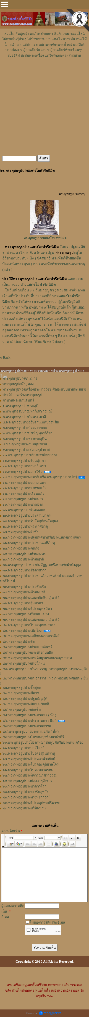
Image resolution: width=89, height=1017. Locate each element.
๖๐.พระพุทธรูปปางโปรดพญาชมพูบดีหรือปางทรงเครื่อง (43, 742)
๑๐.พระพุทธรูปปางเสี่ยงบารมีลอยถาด (30, 455)
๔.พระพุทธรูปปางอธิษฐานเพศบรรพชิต (31, 422)
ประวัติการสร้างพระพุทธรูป (22, 395)
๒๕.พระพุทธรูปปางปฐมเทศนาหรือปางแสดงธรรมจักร (42, 537)
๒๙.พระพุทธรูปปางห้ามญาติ (23, 559)
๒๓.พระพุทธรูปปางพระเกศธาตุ (25, 526)
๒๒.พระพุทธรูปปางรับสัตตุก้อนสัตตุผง (30, 521)
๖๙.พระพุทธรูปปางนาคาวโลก (25, 786)
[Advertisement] (44, 72)
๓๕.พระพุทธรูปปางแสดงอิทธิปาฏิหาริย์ (31, 598)
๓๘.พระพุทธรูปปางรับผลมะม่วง (26, 614)
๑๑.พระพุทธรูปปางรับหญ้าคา (24, 460)
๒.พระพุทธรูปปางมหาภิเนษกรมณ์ (27, 411)
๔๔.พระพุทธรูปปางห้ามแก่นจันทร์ (27, 647)
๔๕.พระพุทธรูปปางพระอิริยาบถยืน (28, 652)
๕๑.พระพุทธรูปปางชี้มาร (21, 693)
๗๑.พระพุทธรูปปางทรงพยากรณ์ (26, 797)
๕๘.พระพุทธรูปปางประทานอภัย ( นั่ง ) (31, 731)
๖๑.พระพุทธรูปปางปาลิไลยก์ (23, 748)
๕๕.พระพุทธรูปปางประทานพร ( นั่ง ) (29, 715)
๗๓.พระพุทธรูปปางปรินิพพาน (24, 808)
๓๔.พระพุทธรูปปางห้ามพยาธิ (24, 592)
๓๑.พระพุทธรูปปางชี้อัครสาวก (25, 570)
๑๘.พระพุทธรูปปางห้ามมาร (23, 499)
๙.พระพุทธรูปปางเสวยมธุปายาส (26, 450)
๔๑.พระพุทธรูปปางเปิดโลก (22, 630)
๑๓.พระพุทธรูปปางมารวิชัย (22, 471)
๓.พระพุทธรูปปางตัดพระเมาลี (24, 417)
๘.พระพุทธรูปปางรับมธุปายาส (25, 444)
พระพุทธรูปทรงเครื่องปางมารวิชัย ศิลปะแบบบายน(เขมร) (44, 389)
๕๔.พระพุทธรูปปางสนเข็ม (22, 709)
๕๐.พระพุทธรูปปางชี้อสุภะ (22, 687)
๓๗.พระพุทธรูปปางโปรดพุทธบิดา (27, 608)
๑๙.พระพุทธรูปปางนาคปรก (23, 504)
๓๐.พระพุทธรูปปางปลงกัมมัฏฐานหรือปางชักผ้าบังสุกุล (42, 565)
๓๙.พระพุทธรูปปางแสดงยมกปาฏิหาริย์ (31, 619)
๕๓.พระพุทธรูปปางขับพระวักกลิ (26, 704)
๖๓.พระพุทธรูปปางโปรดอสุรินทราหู (29, 753)
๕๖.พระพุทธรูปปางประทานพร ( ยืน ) (29, 720)
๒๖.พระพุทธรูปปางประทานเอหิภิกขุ (29, 543)
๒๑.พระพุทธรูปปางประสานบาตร (27, 515)
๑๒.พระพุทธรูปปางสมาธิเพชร (24, 466)
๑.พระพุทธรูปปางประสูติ (20, 406)
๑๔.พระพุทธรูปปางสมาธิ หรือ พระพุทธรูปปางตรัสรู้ (40, 477)
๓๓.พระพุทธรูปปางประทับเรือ (24, 587)
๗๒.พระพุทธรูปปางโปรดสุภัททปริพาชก (31, 803)
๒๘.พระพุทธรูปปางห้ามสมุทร (24, 554)
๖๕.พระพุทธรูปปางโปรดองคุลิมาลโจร (31, 764)
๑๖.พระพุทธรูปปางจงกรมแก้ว (24, 488)
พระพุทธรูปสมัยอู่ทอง (18, 384)
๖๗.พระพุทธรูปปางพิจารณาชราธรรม (30, 775)
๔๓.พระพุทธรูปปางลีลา (20, 641)
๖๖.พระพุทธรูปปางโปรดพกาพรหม (28, 770)
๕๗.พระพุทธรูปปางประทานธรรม (27, 726)
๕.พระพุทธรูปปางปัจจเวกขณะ (25, 428)
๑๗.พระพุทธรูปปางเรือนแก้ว (23, 493)
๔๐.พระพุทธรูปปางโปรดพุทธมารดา (29, 625)
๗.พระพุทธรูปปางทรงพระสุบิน (25, 439)
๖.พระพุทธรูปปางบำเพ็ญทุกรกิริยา (27, 433)
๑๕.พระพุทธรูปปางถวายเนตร (24, 482)
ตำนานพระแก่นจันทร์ (18, 400)
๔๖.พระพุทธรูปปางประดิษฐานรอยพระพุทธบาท (37, 658)
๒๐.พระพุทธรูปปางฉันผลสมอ (24, 510)
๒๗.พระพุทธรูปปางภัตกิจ (21, 548)
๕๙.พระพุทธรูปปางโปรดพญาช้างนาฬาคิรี (33, 737)
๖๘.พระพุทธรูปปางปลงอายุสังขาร (27, 781)
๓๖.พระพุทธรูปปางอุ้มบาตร (23, 603)
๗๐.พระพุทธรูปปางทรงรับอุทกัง (25, 792)
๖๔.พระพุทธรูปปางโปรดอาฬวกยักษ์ (29, 759)
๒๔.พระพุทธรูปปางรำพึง (20, 532)
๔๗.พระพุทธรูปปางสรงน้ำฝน (24, 663)
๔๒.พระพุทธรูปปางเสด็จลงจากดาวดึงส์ (31, 636)
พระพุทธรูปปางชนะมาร (20, 378)
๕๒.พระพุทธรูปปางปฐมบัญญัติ (25, 698)
